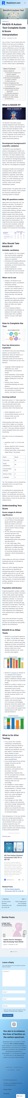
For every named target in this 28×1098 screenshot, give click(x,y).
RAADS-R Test (18, 1067)
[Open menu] (25, 3)
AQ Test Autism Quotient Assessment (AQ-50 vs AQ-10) (7, 903)
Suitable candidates (12, 79)
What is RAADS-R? (9, 71)
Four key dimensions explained (14, 84)
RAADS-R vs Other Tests (11, 95)
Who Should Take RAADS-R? (12, 78)
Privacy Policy (7, 1089)
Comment (6, 971)
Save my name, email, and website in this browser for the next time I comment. (14, 1010)
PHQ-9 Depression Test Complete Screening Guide (20, 902)
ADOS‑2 (7, 296)
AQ (13, 636)
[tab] (12, 951)
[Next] (24, 935)
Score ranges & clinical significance (12, 90)
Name (5, 992)
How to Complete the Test (11, 83)
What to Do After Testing (11, 97)
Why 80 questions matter (13, 76)
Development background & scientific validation (13, 73)
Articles (18, 1070)
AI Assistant (11, 1070)
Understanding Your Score (11, 88)
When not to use (11, 81)
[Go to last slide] (4, 935)
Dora (5, 38)
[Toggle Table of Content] (22, 69)
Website (5, 1006)
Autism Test (9, 1067)
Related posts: (10, 98)
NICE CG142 (14, 757)
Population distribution (12, 93)
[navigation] (20, 1096)
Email (5, 999)
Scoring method (11, 86)
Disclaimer (6, 1093)
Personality (5, 21)
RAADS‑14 (15, 673)
